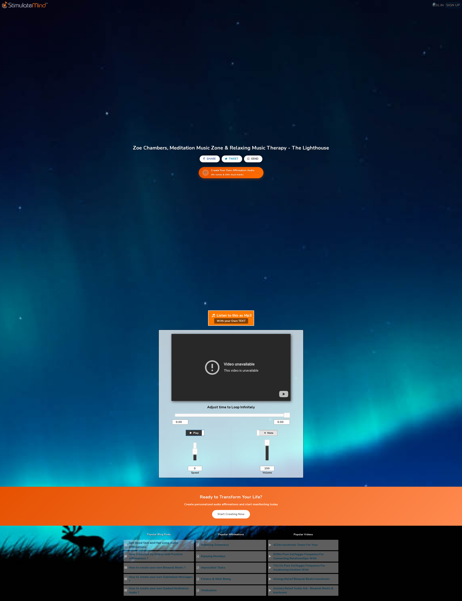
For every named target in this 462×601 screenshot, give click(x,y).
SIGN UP (453, 5)
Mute (270, 433)
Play (196, 433)
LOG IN (438, 5)
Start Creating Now (231, 514)
